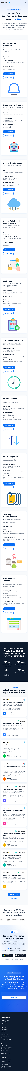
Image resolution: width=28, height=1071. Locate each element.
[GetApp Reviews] (20, 787)
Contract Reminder (5, 1061)
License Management (6, 1059)
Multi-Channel (4, 1045)
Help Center (4, 1029)
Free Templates (4, 1034)
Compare (3, 1037)
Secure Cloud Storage (6, 1048)
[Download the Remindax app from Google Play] (7, 955)
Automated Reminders (6, 1052)
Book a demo (8, 77)
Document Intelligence (6, 1047)
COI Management (5, 1064)
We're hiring (4, 1022)
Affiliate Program (5, 1036)
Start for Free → (14, 997)
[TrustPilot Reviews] (21, 721)
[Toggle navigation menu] (25, 2)
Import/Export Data (5, 1053)
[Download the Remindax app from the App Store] (20, 955)
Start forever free (9, 73)
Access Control (4, 1050)
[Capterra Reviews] (24, 700)
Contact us (3, 1023)
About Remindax (5, 1020)
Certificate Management (7, 1063)
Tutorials (3, 1031)
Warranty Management (6, 1066)
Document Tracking (6, 1039)
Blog (2, 1033)
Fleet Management (5, 1067)
